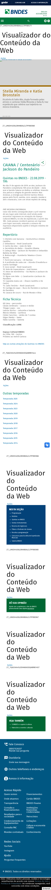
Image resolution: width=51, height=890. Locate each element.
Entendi (46, 888)
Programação (16, 513)
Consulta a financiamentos (11, 808)
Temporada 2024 (10, 403)
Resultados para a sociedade (13, 815)
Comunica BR (20, 2)
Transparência (11, 803)
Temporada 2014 (10, 443)
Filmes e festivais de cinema (22, 529)
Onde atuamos (11, 799)
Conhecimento (33, 832)
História (14, 516)
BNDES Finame (33, 803)
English (44, 12)
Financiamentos (34, 794)
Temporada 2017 (10, 428)
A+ (44, 16)
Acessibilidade (41, 14)
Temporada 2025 (10, 399)
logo (16, 11)
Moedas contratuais (13, 832)
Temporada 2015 (10, 438)
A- (46, 16)
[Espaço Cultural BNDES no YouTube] (9, 116)
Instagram (9, 850)
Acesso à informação (39, 2)
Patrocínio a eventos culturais (22, 728)
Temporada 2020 (10, 413)
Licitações (31, 821)
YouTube (8, 846)
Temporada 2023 (10, 408)
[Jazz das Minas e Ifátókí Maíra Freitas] (6, 116)
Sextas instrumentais (19, 523)
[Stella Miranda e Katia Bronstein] (4, 116)
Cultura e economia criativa (35, 826)
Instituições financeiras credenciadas (33, 809)
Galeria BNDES (17, 541)
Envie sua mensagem (19, 762)
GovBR (4, 2)
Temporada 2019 (10, 418)
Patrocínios (32, 816)
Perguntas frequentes (15, 860)
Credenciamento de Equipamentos (13, 822)
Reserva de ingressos (19, 526)
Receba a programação (20, 532)
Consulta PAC (10, 827)
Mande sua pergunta (19, 751)
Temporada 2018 (10, 423)
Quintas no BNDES (18, 519)
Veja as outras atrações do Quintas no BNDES (23, 344)
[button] (3, 58)
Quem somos (10, 794)
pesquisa (30, 608)
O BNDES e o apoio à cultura (22, 724)
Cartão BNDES (33, 799)
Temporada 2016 (10, 433)
